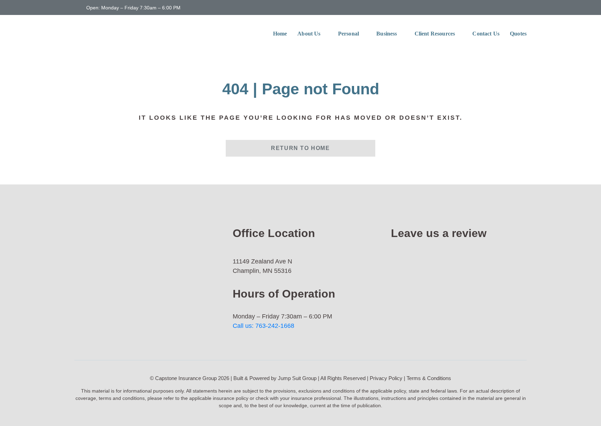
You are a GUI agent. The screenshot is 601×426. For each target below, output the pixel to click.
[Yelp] (443, 312)
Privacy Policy (386, 378)
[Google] (443, 253)
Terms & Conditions (429, 378)
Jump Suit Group (297, 378)
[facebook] (513, 7)
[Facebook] (443, 283)
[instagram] (524, 7)
